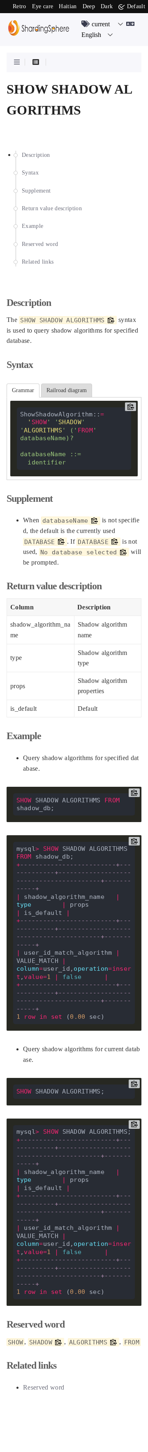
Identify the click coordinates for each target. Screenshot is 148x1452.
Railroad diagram (66, 390)
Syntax (30, 173)
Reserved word (40, 244)
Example (32, 226)
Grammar (23, 390)
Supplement (36, 191)
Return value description (52, 208)
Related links (37, 262)
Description (36, 155)
